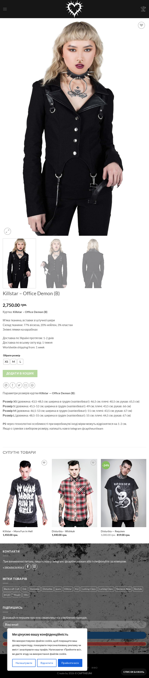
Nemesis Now (123, 589)
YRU (26, 594)
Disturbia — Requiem (113, 531)
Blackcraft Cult (11, 589)
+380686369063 (13, 567)
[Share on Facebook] (13, 385)
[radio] (6, 361)
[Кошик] (143, 9)
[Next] (139, 128)
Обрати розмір (11, 355)
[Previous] (10, 128)
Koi (76, 589)
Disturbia (47, 589)
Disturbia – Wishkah (63, 531)
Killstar (68, 589)
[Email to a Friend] (26, 385)
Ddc (25, 589)
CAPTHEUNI (84, 673)
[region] (47, 649)
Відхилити (47, 662)
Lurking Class (89, 589)
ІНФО (94, 667)
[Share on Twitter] (19, 385)
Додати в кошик (20, 373)
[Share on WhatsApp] (6, 385)
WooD (17, 594)
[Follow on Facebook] (28, 567)
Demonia (34, 589)
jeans (58, 589)
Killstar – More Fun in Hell (18, 531)
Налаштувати (24, 662)
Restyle (138, 589)
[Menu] (5, 9)
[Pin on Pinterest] (32, 385)
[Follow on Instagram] (34, 567)
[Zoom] (7, 231)
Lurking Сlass (106, 589)
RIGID (7, 594)
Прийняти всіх (70, 662)
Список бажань (133, 672)
